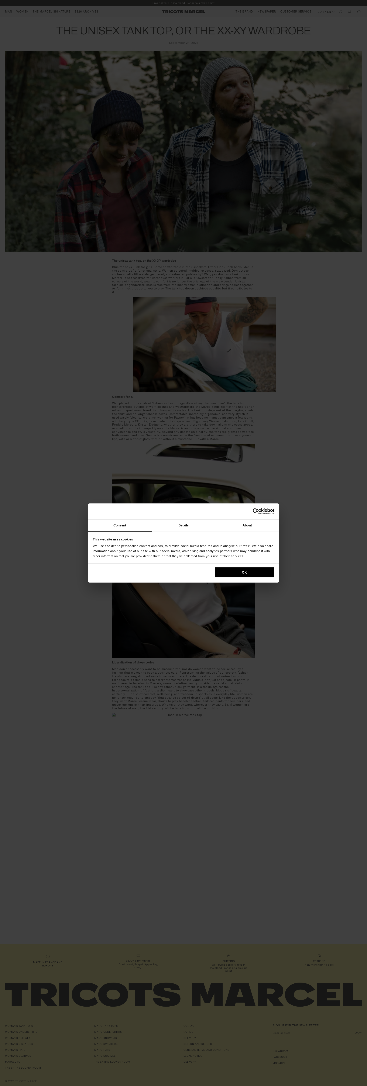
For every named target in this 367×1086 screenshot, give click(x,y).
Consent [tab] (119, 525)
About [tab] (247, 525)
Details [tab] (183, 525)
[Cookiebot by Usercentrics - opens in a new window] (255, 511)
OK (244, 572)
